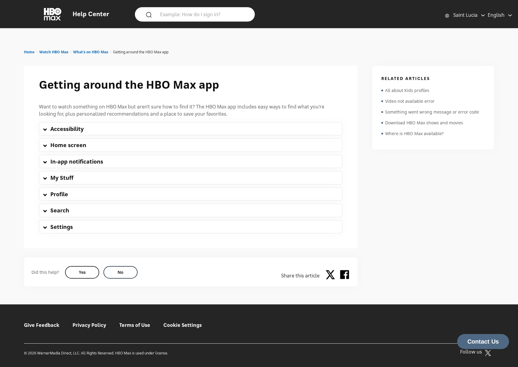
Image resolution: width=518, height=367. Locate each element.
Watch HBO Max (53, 52)
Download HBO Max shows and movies (424, 123)
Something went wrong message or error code (432, 112)
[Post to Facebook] (344, 275)
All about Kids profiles (407, 90)
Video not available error (410, 101)
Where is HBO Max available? (414, 133)
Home (29, 52)
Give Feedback (41, 325)
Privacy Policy (89, 325)
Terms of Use (134, 325)
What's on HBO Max (90, 52)
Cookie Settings (182, 325)
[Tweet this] (332, 275)
